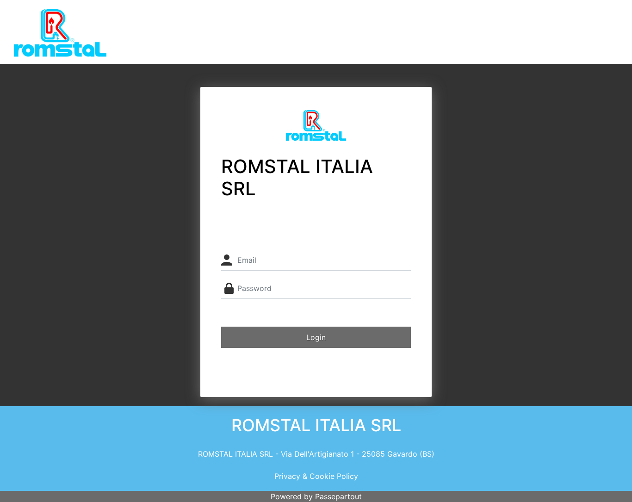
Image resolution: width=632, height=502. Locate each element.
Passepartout (338, 496)
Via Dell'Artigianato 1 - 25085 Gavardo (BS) (357, 454)
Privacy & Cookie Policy (316, 476)
